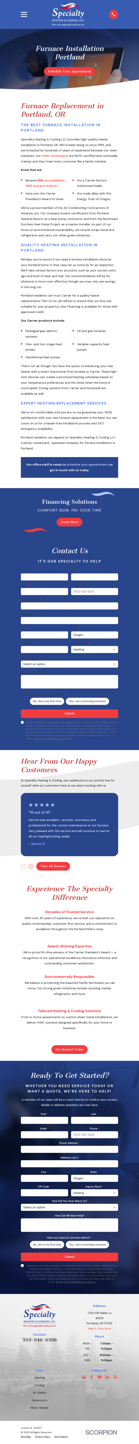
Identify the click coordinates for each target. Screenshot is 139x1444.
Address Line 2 (30, 614)
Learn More (69, 522)
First (24, 570)
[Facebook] (92, 1377)
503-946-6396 (39, 1340)
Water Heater (39, 1408)
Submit (69, 713)
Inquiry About (80, 643)
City (24, 628)
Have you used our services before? (43, 694)
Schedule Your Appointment (69, 71)
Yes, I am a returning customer (87, 701)
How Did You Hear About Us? (38, 657)
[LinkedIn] (107, 1377)
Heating (39, 1377)
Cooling (40, 1385)
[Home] (68, 14)
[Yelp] (115, 1377)
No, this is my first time (47, 701)
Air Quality (39, 1392)
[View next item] (30, 866)
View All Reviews (53, 866)
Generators (39, 1400)
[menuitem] (26, 1437)
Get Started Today (69, 1049)
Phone (76, 585)
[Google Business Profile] (84, 1377)
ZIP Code (27, 643)
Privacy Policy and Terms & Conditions (53, 738)
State (75, 628)
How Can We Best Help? (35, 672)
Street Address (31, 599)
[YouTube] (99, 1377)
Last (74, 570)
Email (25, 585)
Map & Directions (99, 1328)
